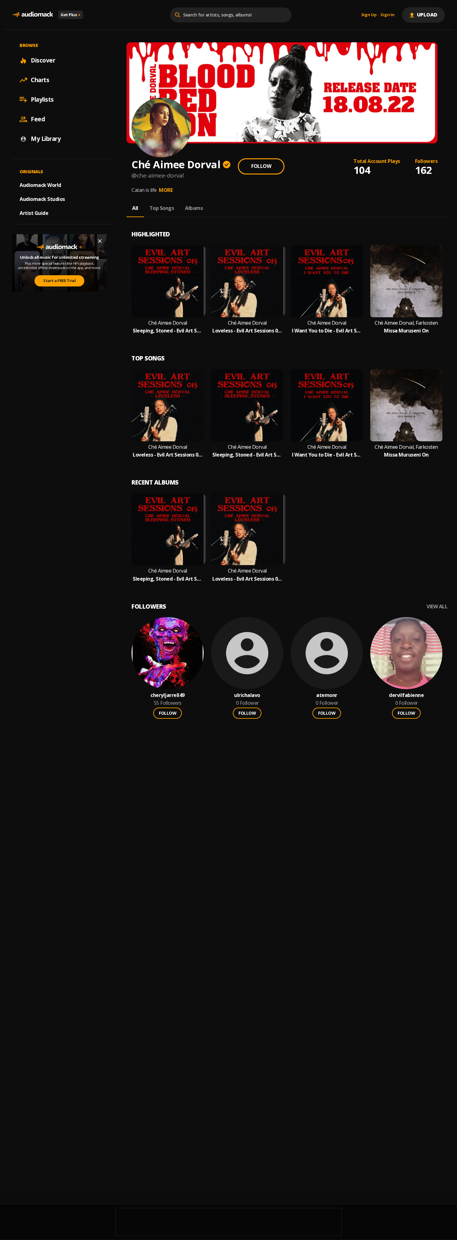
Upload (427, 14)
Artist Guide (34, 213)
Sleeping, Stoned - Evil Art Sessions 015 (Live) (167, 330)
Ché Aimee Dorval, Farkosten (406, 323)
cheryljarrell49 (167, 695)
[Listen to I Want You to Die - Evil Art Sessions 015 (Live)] (327, 281)
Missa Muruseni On (406, 330)
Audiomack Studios (42, 199)
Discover (43, 60)
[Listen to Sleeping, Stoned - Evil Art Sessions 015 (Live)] (168, 281)
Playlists (42, 99)
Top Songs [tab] (162, 208)
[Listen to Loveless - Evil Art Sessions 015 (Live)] (247, 281)
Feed (38, 119)
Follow (261, 166)
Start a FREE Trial (59, 280)
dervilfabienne (406, 695)
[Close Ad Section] (100, 241)
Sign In (387, 14)
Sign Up (369, 14)
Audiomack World (40, 185)
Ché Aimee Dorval (167, 323)
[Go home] (32, 14)
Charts (40, 80)
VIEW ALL (437, 606)
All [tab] (135, 208)
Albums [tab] (194, 208)
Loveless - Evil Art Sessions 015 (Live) (247, 330)
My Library (46, 139)
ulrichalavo (247, 695)
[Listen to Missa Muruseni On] (406, 281)
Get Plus (71, 14)
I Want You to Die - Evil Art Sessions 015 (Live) (327, 330)
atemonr (326, 695)
